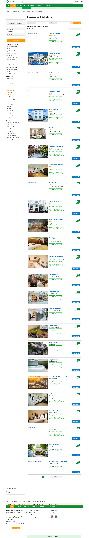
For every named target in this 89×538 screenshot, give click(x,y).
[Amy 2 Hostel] (38, 331)
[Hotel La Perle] (38, 115)
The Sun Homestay (55, 309)
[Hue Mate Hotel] (38, 182)
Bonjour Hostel (53, 274)
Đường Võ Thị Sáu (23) (11, 61)
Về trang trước (52, 506)
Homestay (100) (10, 110)
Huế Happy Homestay (56, 238)
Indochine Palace (54, 53)
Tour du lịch (22, 5)
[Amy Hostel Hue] (38, 297)
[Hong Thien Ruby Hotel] (38, 225)
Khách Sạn (31, 5)
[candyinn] (38, 399)
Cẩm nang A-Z (51, 8)
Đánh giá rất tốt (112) (11, 53)
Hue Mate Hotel (54, 183)
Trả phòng (11, 34)
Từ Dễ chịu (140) (10, 83)
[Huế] (7, 491)
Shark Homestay (54, 444)
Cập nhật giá (77, 23)
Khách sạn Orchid (54, 91)
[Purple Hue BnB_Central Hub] (38, 382)
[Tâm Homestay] (38, 427)
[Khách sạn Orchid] (38, 90)
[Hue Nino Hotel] (38, 133)
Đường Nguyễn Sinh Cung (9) (13, 137)
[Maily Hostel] (38, 348)
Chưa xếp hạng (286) (11, 99)
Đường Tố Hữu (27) (11, 59)
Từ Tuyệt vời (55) (10, 78)
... (63, 476)
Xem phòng (75, 47)
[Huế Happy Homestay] (38, 243)
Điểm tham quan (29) (39, 8)
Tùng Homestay (54, 360)
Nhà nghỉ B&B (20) (10, 114)
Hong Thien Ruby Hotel (56, 219)
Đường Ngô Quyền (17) (11, 128)
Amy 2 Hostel (53, 326)
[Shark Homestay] (38, 450)
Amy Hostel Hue (54, 291)
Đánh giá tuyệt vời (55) (11, 51)
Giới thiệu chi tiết (16, 528)
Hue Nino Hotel (54, 128)
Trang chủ (8, 11)
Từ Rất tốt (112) (10, 80)
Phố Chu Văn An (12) (11, 131)
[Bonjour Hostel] (38, 280)
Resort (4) (9, 106)
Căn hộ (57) (9, 108)
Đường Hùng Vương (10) (12, 135)
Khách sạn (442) (27, 8)
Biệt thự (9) (9, 112)
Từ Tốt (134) (9, 82)
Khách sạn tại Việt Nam (16, 11)
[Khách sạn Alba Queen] (38, 151)
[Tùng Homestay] (38, 365)
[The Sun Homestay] (38, 314)
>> (65, 476)
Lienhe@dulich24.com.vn (32, 514)
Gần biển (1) (9, 48)
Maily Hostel (53, 343)
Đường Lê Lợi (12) (10, 130)
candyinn (52, 394)
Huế (14, 5)
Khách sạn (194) (10, 104)
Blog (59, 8)
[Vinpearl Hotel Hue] (38, 33)
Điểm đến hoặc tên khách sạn (15, 23)
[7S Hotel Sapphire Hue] (38, 170)
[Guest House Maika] (38, 416)
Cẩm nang (48, 5)
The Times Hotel (54, 201)
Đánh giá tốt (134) (10, 55)
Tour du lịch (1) (16, 8)
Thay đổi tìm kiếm (77, 480)
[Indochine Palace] (38, 58)
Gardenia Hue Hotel (55, 73)
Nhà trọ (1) (9, 117)
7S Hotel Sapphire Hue (56, 164)
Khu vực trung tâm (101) (12, 46)
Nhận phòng (11, 29)
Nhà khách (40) (10, 115)
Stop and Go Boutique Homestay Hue (56, 257)
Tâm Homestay (53, 428)
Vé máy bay (40, 5)
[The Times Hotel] (38, 206)
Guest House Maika (55, 411)
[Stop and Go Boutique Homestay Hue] (38, 261)
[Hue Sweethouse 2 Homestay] (38, 461)
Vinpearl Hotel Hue (55, 33)
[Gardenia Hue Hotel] (38, 72)
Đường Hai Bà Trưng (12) (12, 133)
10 (61, 476)
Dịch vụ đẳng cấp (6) (11, 50)
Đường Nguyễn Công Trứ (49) (13, 57)
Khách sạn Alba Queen (56, 146)
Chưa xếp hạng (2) (10, 98)
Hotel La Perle (53, 109)
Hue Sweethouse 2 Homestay (58, 461)
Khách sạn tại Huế (26, 11)
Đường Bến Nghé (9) (11, 139)
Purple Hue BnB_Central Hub (58, 377)
